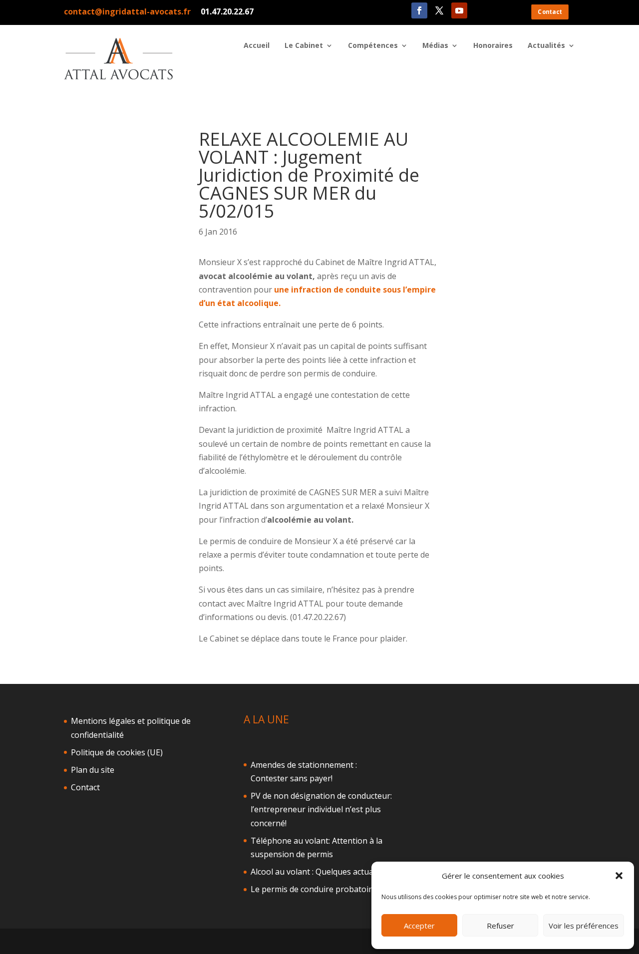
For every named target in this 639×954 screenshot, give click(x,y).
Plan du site (92, 769)
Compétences (373, 46)
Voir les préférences (584, 926)
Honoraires (493, 46)
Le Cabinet (304, 46)
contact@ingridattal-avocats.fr (127, 11)
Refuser (500, 926)
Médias (435, 46)
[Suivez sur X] (439, 10)
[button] (619, 876)
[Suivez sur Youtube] (459, 10)
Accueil (257, 46)
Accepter (419, 926)
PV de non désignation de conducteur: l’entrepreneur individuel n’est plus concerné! (321, 809)
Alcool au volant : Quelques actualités (320, 871)
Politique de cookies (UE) (117, 752)
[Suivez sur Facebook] (419, 10)
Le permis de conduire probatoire (313, 889)
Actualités (546, 46)
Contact (550, 11)
